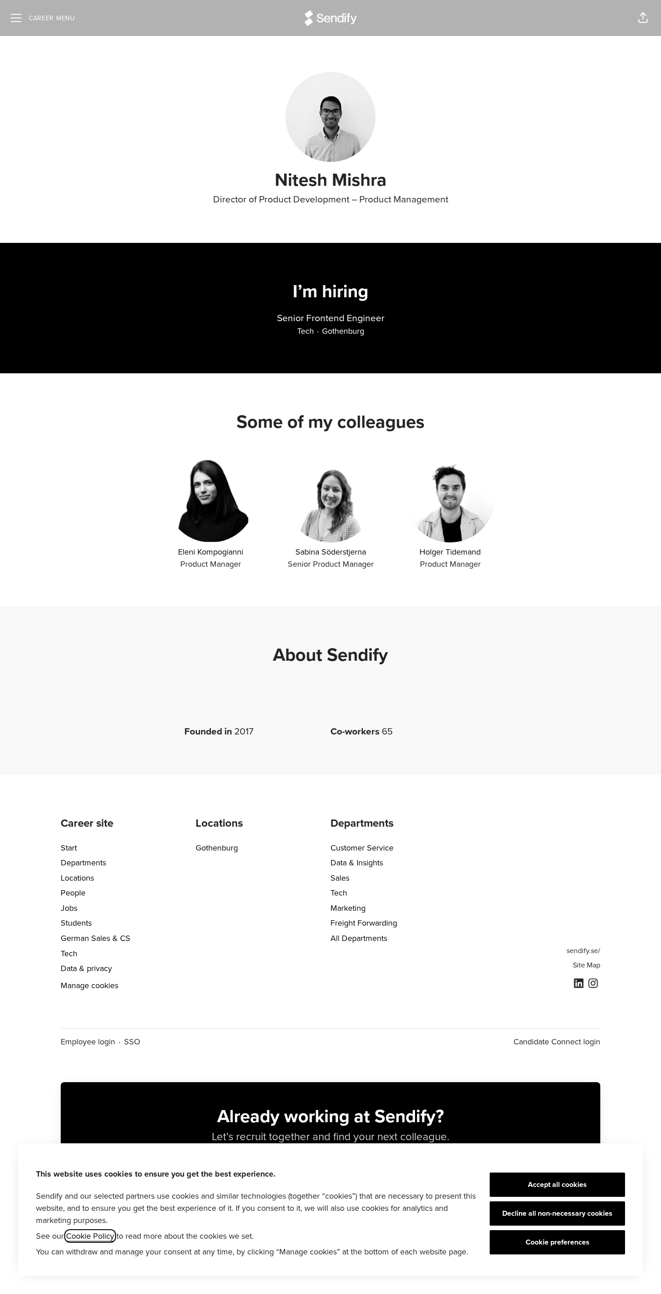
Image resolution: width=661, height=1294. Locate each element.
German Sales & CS (95, 938)
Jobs (69, 908)
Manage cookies (89, 985)
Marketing (348, 908)
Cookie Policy (90, 1236)
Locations (77, 878)
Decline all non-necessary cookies (557, 1213)
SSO (132, 1042)
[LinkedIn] (579, 984)
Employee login (88, 1042)
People (73, 893)
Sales (339, 878)
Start (69, 848)
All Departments (358, 938)
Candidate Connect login (557, 1042)
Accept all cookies (557, 1184)
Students (76, 923)
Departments (83, 863)
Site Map (586, 965)
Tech (69, 953)
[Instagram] (593, 984)
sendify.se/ (583, 950)
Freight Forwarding (363, 923)
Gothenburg (217, 848)
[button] (643, 18)
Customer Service (361, 848)
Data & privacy (86, 968)
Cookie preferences (558, 1242)
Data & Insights (356, 863)
